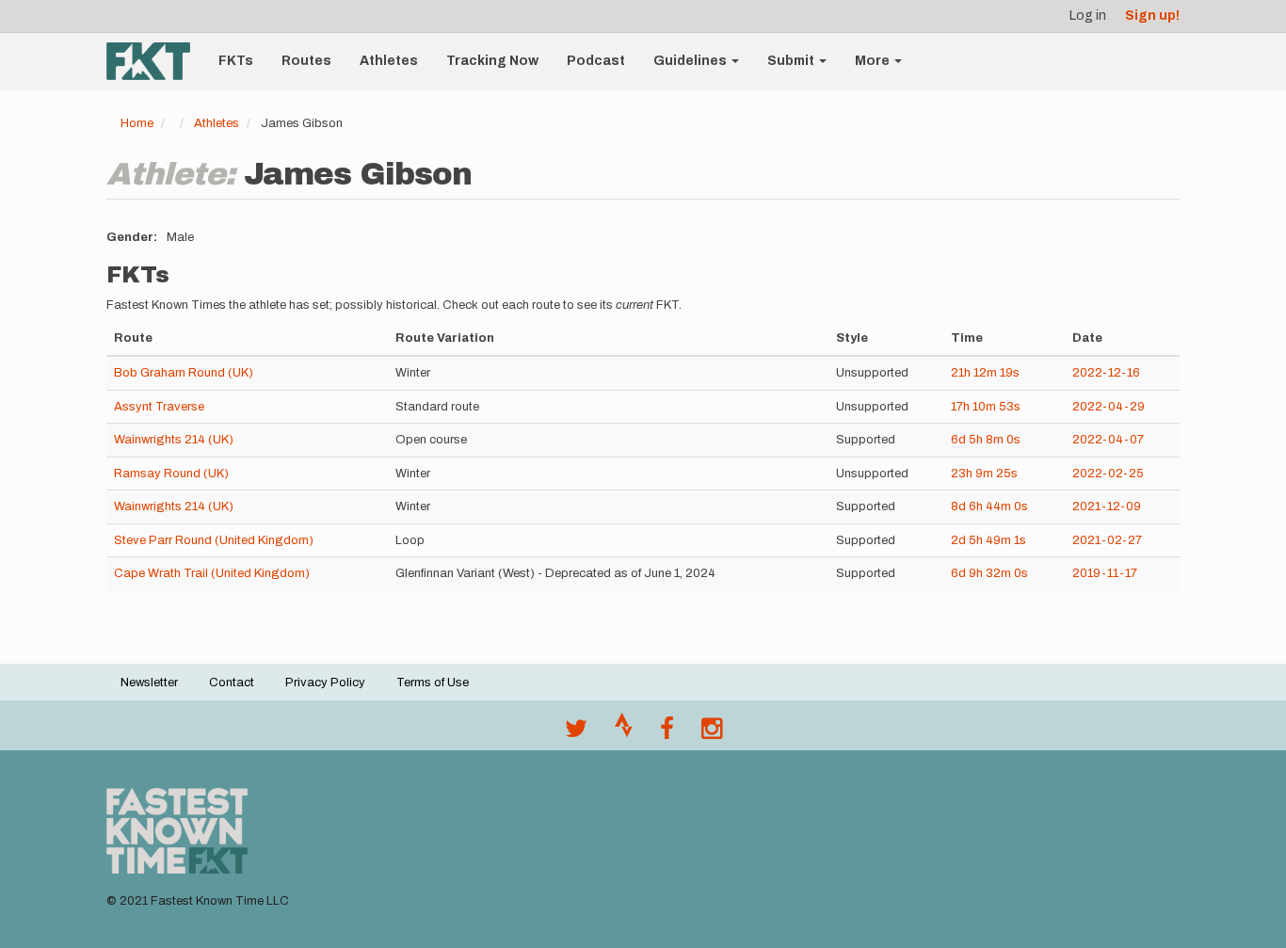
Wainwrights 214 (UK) (173, 439)
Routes (306, 61)
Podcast (596, 61)
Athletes (389, 61)
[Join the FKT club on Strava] (624, 733)
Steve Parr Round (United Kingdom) (213, 540)
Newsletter (149, 682)
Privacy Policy (325, 682)
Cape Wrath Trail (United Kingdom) (212, 573)
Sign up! (1152, 15)
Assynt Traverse (159, 406)
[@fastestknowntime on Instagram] (711, 733)
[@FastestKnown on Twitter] (576, 733)
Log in (1087, 15)
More (873, 61)
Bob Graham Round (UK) (183, 372)
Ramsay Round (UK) (171, 473)
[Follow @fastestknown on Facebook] (667, 733)
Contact (231, 682)
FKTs (235, 61)
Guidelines (691, 61)
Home (137, 123)
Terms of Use (432, 682)
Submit (792, 61)
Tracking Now (492, 61)
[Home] (155, 61)
